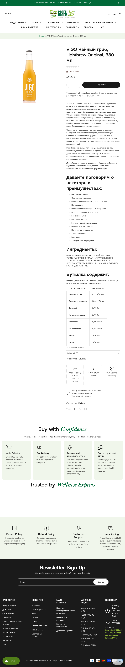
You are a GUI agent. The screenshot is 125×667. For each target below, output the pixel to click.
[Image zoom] (30, 75)
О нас (34, 622)
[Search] (109, 13)
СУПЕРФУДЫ (54, 22)
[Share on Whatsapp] (80, 409)
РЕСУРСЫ (88, 27)
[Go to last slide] (6, 3)
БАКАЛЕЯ (71, 22)
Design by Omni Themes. (62, 660)
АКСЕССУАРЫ (52, 27)
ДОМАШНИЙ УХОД (29, 27)
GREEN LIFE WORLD (42, 660)
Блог (34, 613)
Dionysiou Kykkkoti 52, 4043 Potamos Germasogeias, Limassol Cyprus (113, 634)
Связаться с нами (39, 626)
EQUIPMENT (71, 27)
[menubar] (93, 260)
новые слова (37, 630)
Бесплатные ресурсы (37, 635)
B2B (102, 27)
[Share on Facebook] (74, 409)
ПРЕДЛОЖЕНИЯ (17, 22)
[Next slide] (118, 3)
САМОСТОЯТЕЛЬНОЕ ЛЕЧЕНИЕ (98, 22)
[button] (101, 85)
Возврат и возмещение (61, 625)
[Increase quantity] (78, 84)
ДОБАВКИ (36, 22)
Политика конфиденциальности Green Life (65, 611)
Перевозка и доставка (61, 618)
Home (41, 36)
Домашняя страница (64, 631)
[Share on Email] (85, 409)
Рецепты (35, 618)
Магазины (36, 605)
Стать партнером (39, 609)
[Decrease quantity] (69, 84)
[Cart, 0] (120, 14)
